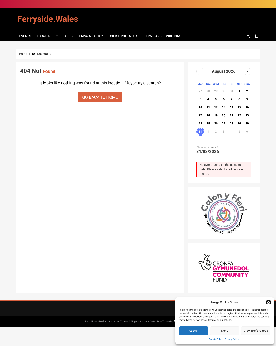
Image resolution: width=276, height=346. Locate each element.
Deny (224, 330)
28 (231, 123)
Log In (68, 36)
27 (223, 123)
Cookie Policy (216, 339)
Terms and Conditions (162, 36)
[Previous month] (200, 71)
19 (216, 115)
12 (216, 107)
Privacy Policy (232, 339)
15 (239, 107)
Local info (46, 36)
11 (208, 107)
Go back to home (100, 97)
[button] (268, 302)
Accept (194, 330)
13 (223, 107)
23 (247, 115)
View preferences (256, 330)
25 (208, 123)
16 (247, 107)
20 (223, 115)
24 (200, 123)
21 (231, 115)
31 (200, 131)
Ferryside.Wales (47, 19)
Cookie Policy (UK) (123, 36)
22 (239, 115)
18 (208, 115)
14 (231, 107)
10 (200, 107)
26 (216, 123)
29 (239, 123)
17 (200, 115)
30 (247, 123)
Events (25, 36)
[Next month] (247, 71)
